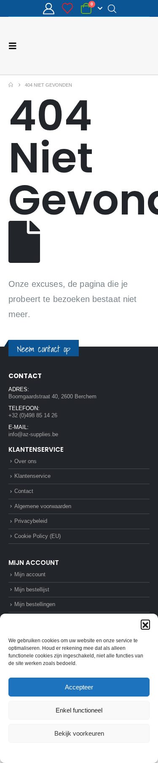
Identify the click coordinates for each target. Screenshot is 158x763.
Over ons (25, 461)
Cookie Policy (59, 752)
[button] (145, 624)
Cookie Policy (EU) (37, 536)
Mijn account (30, 574)
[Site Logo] (118, 45)
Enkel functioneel (79, 710)
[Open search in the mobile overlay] (112, 8)
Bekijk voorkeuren (79, 733)
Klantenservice (32, 476)
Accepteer (79, 687)
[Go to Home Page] (10, 85)
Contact (23, 491)
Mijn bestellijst (31, 589)
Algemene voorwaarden (42, 506)
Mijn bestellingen (34, 604)
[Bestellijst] (67, 8)
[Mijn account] (48, 8)
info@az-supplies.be (33, 434)
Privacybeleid (94, 752)
